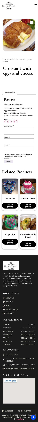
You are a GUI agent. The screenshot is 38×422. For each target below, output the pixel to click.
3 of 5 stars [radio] (11, 121)
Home (5, 59)
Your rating (8, 119)
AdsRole (20, 419)
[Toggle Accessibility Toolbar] (33, 417)
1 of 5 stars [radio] (5, 121)
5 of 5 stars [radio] (16, 121)
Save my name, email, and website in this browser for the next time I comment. (18, 156)
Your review (9, 126)
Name (7, 137)
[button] (31, 22)
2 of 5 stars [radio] (8, 121)
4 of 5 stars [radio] (14, 121)
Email (6, 145)
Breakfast (11, 59)
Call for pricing (10, 205)
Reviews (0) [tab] (10, 92)
